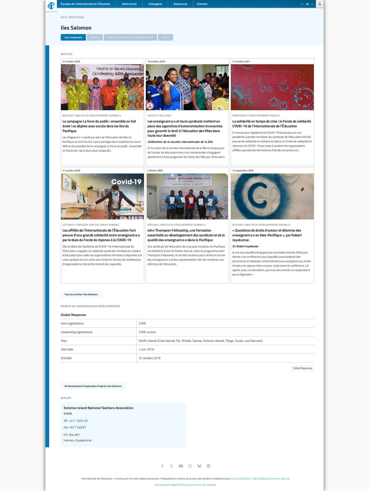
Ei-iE (51, 6)
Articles (95, 37)
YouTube (181, 466)
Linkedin (208, 466)
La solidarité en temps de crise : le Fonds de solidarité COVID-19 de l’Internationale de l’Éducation (272, 106)
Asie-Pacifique (72, 16)
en (302, 4)
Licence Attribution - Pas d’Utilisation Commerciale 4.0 (259, 478)
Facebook (162, 466)
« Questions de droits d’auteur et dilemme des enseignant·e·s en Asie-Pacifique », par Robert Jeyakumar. (272, 223)
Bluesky (199, 466)
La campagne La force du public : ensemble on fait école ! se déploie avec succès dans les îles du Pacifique (102, 106)
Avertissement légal (166, 484)
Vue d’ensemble (73, 37)
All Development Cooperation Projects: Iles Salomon (93, 386)
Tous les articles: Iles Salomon (81, 294)
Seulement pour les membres (320, 4)
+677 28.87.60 (78, 420)
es (312, 4)
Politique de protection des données (196, 484)
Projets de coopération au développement (130, 37)
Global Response (302, 368)
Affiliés (165, 37)
